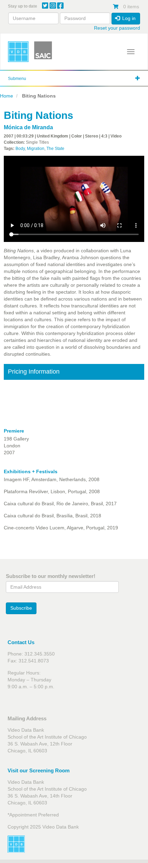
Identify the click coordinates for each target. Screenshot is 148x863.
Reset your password (117, 28)
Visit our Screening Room (39, 770)
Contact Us (21, 642)
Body (20, 148)
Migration (35, 148)
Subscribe (21, 608)
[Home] (18, 51)
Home (6, 96)
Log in (128, 18)
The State (55, 148)
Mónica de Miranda (28, 127)
